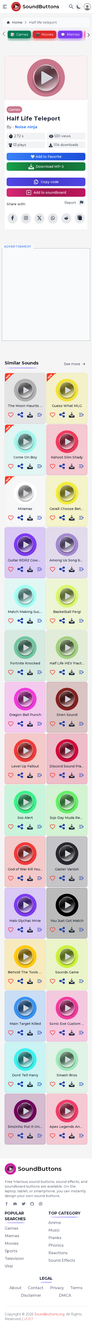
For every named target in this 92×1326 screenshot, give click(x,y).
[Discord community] (15, 1204)
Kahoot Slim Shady (67, 457)
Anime (54, 1222)
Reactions (58, 1253)
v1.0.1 (28, 1319)
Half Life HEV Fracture (68, 663)
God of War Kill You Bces (28, 869)
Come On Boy (25, 457)
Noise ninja (26, 127)
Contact (35, 1288)
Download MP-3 (50, 166)
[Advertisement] (46, 294)
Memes (12, 1236)
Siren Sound (67, 715)
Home (17, 22)
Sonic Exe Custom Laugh (71, 1024)
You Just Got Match (67, 921)
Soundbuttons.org (49, 1314)
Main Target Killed (25, 1024)
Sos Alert (25, 818)
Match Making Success (27, 612)
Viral (9, 1266)
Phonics (56, 1245)
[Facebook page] (6, 1204)
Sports (11, 1251)
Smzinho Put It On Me (27, 1127)
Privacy (57, 1288)
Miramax (25, 509)
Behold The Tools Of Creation (33, 972)
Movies (12, 1243)
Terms (76, 1288)
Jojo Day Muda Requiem (70, 818)
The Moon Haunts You (27, 406)
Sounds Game (67, 972)
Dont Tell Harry (25, 1075)
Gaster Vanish (67, 869)
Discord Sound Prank (68, 766)
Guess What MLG (67, 406)
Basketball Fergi (67, 612)
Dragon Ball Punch (25, 715)
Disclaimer (31, 1295)
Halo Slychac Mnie (25, 921)
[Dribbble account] (40, 1204)
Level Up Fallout (25, 766)
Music (54, 1230)
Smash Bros (67, 1075)
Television (14, 1258)
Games (14, 109)
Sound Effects (61, 1260)
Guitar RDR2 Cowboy (26, 560)
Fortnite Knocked (25, 663)
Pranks (55, 1238)
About (15, 1288)
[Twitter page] (23, 1204)
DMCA (65, 1295)
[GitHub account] (32, 1204)
